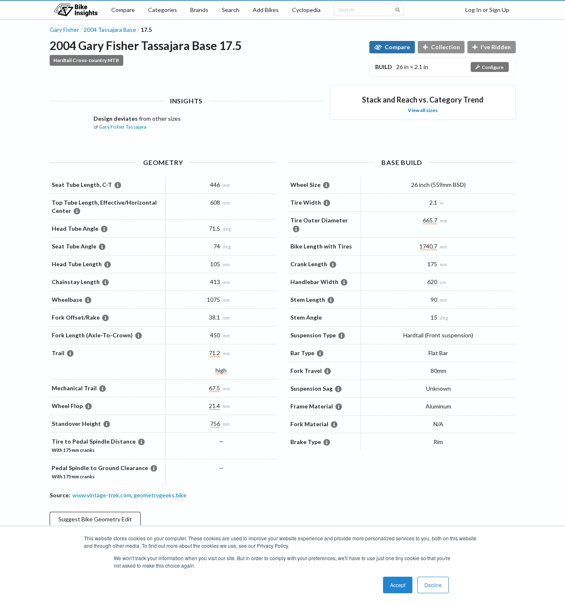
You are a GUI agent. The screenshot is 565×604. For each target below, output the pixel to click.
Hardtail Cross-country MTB (86, 60)
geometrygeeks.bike (160, 495)
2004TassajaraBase (110, 29)
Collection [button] (445, 46)
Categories (162, 9)
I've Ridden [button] (496, 46)
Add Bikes (266, 9)
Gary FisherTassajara (122, 127)
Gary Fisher (64, 29)
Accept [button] (397, 584)
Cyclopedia (306, 9)
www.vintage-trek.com (101, 495)
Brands (199, 9)
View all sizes (423, 110)
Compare (123, 9)
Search (230, 9)
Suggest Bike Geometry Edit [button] (95, 519)
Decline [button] (433, 584)
